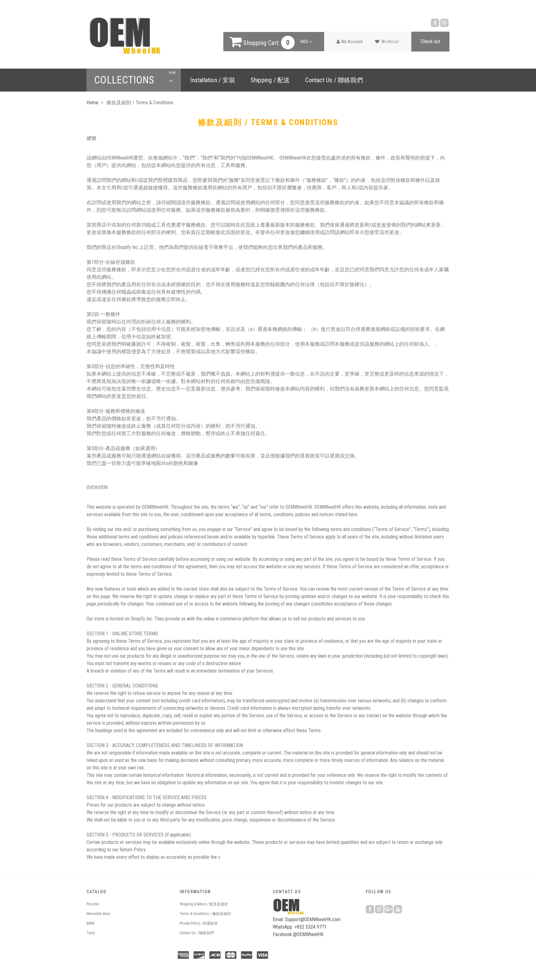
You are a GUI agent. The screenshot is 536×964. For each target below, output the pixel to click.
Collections (133, 80)
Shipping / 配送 (270, 80)
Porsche (93, 904)
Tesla (91, 933)
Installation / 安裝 (212, 80)
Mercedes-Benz (99, 914)
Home (92, 103)
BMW (90, 923)
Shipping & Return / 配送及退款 (204, 904)
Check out (430, 41)
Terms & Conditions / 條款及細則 (205, 914)
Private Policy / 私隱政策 (199, 923)
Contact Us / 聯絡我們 (334, 80)
